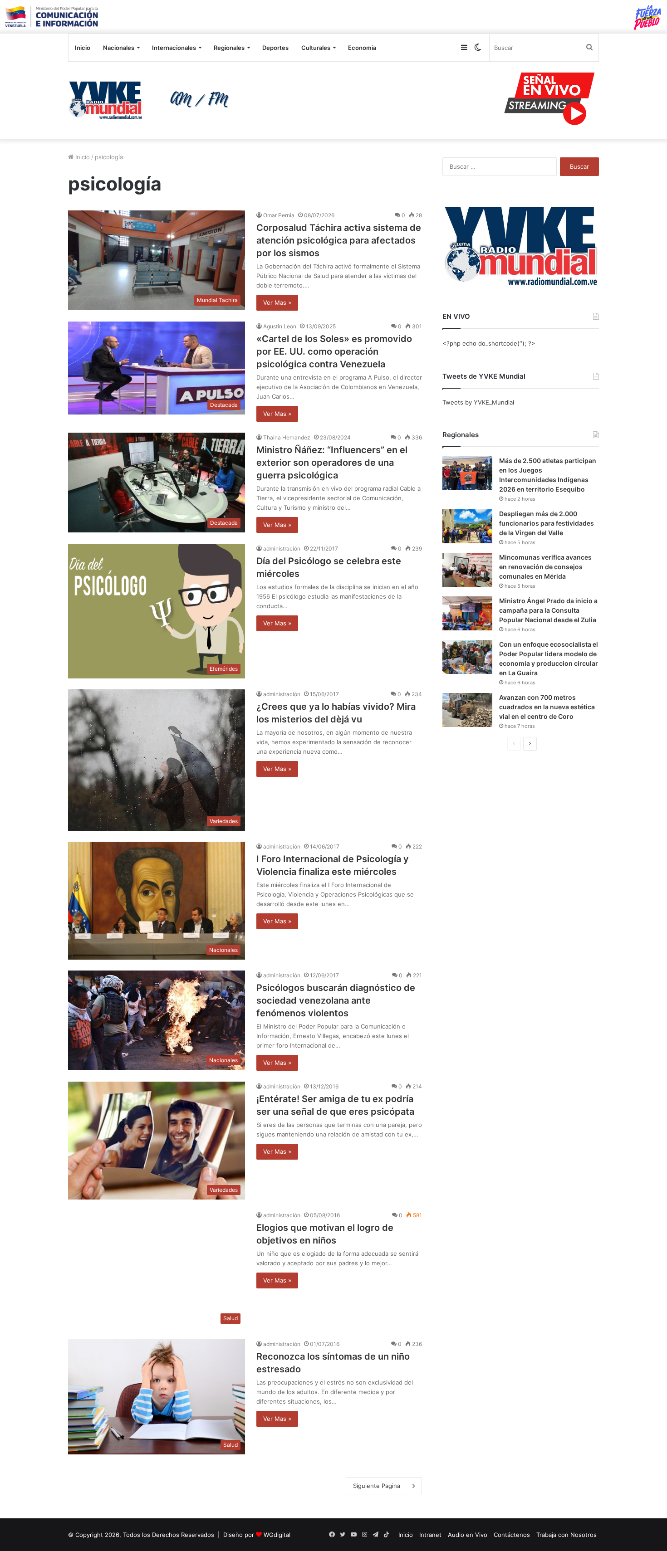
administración (281, 548)
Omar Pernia (278, 215)
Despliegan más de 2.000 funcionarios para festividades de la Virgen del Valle (546, 523)
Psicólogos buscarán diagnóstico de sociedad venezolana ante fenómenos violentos (335, 1000)
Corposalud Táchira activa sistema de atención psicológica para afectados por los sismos (338, 240)
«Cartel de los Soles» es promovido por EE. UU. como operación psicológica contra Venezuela (334, 351)
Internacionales (174, 47)
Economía (362, 47)
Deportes (275, 47)
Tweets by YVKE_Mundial (478, 402)
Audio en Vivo (467, 1534)
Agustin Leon (279, 326)
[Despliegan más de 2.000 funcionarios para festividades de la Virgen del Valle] (467, 526)
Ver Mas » (277, 302)
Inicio (82, 47)
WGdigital (277, 1534)
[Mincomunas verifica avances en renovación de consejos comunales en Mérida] (467, 570)
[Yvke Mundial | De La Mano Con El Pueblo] (152, 100)
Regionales (229, 47)
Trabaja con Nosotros (566, 1534)
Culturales (315, 47)
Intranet (430, 1534)
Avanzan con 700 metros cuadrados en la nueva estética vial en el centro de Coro (547, 706)
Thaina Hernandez (286, 437)
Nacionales (118, 47)
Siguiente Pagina (376, 1485)
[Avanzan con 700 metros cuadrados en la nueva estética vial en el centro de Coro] (467, 710)
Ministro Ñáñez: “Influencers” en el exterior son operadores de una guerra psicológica (331, 462)
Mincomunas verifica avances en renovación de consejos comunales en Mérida (545, 566)
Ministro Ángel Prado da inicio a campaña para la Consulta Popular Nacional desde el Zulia (548, 610)
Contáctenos (512, 1534)
